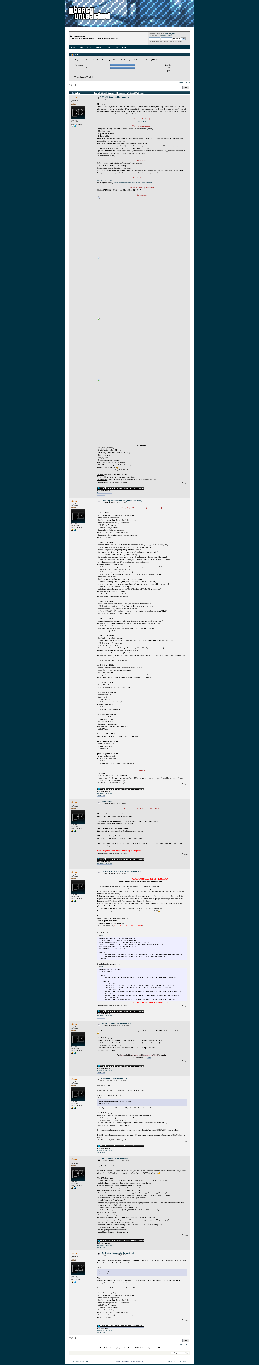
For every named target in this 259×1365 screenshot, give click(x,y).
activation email (166, 36)
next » (188, 82)
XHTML (180, 1361)
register (172, 34)
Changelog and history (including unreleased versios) (122, 501)
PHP (175, 1361)
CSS (184, 1361)
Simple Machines (138, 1361)
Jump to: (168, 1353)
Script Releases (88, 38)
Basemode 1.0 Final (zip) (106, 180)
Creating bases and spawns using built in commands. (121, 871)
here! (149, 1057)
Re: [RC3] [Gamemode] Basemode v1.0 (116, 1023)
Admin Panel (101, 494)
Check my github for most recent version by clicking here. (119, 851)
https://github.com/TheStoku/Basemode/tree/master (133, 183)
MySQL (170, 1361)
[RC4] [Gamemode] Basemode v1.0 (113, 1078)
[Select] (103, 935)
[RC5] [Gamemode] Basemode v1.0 (115, 1158)
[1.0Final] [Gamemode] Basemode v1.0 (107, 38)
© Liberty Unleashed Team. (80, 1361)
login (166, 34)
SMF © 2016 (128, 1361)
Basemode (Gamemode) (104, 492)
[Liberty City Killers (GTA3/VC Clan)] (75, 127)
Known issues (107, 801)
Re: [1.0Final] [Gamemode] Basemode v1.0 (118, 1253)
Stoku (74, 97)
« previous (182, 82)
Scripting (78, 38)
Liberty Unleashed (79, 36)
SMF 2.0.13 (119, 1361)
